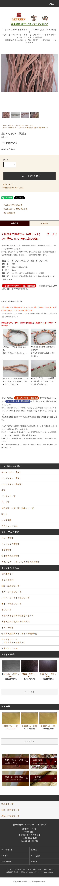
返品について (8, 185)
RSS (45, 872)
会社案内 (34, 861)
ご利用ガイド (7, 574)
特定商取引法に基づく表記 (13, 188)
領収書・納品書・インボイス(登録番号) (19, 633)
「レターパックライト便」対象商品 (19, 286)
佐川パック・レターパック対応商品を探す (23, 128)
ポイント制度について (11, 604)
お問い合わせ (6, 861)
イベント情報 (7, 627)
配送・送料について (34, 869)
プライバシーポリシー (33, 872)
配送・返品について (10, 586)
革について (6, 609)
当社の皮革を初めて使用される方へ (17, 615)
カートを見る (35, 856)
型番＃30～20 (43, 128)
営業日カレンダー (9, 648)
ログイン (4, 856)
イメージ (44, 223)
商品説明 (15, 223)
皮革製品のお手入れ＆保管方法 (15, 621)
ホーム (5, 125)
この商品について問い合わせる (15, 209)
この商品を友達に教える (12, 205)
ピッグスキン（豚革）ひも (24, 125)
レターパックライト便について (15, 598)
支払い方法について (19, 869)
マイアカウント (6, 850)
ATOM (51, 872)
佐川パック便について (11, 592)
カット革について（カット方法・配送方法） (13, 641)
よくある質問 (7, 580)
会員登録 (34, 850)
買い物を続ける (9, 213)
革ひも (11, 125)
